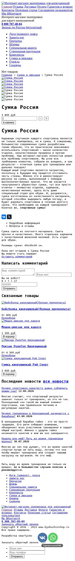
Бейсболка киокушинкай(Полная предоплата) (36, 309)
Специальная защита (23, 47)
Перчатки (15, 41)
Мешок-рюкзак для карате (21, 327)
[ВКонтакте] (4, 217)
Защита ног (16, 37)
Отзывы (18, 6)
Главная (7, 6)
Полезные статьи (26, 10)
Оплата (42, 6)
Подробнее (8, 317)
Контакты (8, 10)
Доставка (30, 6)
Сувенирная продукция (24, 51)
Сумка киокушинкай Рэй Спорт (25, 364)
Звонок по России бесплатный (22, 27)
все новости (55, 381)
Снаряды (15, 65)
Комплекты (16, 54)
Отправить (9, 288)
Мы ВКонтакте (11, 13)
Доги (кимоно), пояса (23, 34)
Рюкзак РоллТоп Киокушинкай (24, 346)
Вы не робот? (11, 278)
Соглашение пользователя (55, 10)
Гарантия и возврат (60, 6)
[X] (9, 217)
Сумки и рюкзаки (20, 58)
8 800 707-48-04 (13, 521)
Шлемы (14, 44)
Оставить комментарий (17, 256)
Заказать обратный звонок (20, 524)
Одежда (14, 61)
